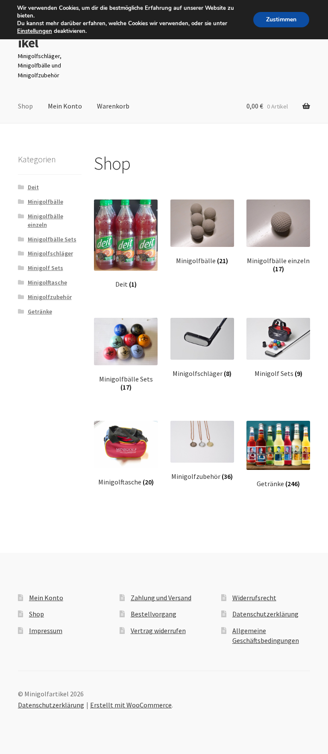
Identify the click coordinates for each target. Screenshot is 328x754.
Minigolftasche (47, 282)
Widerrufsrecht (254, 597)
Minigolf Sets (45, 268)
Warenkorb (113, 106)
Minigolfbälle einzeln (45, 220)
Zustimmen (281, 19)
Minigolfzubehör (50, 297)
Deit (33, 187)
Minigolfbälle (45, 201)
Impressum (45, 630)
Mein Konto (65, 106)
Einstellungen (34, 31)
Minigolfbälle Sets (52, 239)
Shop (25, 106)
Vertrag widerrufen (158, 630)
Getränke (40, 311)
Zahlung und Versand (161, 597)
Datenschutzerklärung (265, 614)
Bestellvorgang (153, 614)
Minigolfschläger (50, 253)
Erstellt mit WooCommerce (131, 705)
